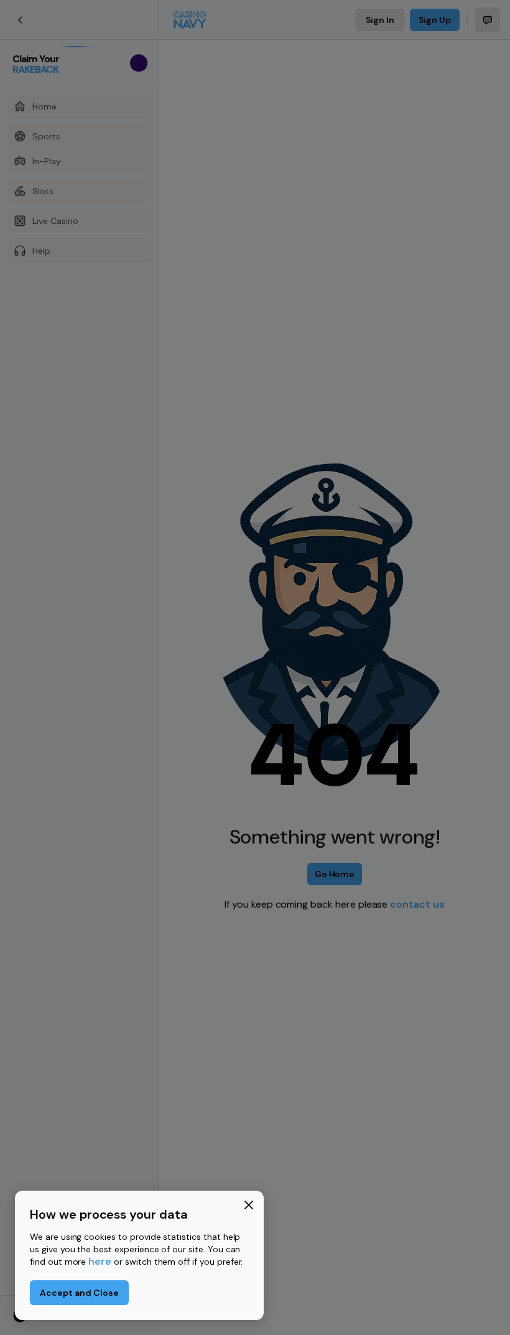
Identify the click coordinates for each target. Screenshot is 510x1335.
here (99, 1261)
